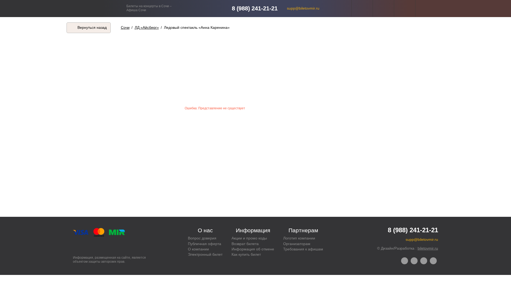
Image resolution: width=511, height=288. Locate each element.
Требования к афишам (303, 249)
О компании (198, 249)
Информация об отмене (253, 249)
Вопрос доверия (202, 238)
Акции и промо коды (249, 238)
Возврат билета (245, 244)
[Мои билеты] (404, 8)
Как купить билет (246, 254)
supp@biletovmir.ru (303, 8)
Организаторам (296, 244)
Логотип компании (299, 238)
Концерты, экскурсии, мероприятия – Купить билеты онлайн (100, 8)
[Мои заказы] (383, 8)
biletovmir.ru (428, 248)
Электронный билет (205, 254)
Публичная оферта (204, 244)
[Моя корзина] (425, 8)
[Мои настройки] (362, 8)
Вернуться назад (92, 27)
